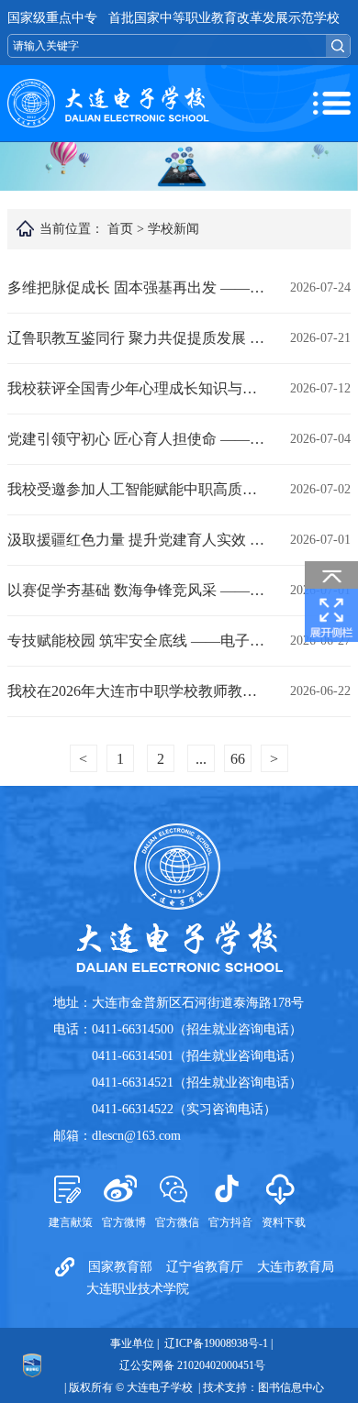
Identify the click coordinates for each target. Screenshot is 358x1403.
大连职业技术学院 (137, 1289)
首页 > (125, 229)
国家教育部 (120, 1267)
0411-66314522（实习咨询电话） (184, 1109)
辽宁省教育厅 (204, 1267)
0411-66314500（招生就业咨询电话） (197, 1029)
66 (237, 759)
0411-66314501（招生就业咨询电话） (197, 1056)
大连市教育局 (295, 1267)
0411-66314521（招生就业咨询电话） (197, 1082)
